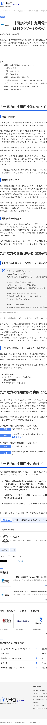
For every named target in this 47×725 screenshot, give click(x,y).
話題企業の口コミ (38, 705)
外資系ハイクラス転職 (40, 693)
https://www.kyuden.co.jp (10, 312)
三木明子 (16, 537)
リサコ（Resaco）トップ (7, 11)
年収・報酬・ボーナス (40, 699)
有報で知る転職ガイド (40, 696)
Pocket (20, 561)
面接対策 (20, 11)
